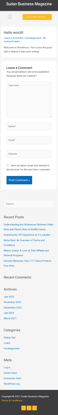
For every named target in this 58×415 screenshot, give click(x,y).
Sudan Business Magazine (29, 4)
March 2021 (10, 318)
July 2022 (9, 313)
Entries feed (10, 373)
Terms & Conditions (12, 400)
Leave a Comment (13, 38)
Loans (7, 343)
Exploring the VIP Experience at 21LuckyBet (27, 234)
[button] (10, 16)
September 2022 (13, 307)
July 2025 (9, 296)
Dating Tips (10, 337)
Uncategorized (33, 38)
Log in (7, 367)
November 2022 (12, 302)
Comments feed (12, 378)
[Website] (29, 154)
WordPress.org (12, 383)
